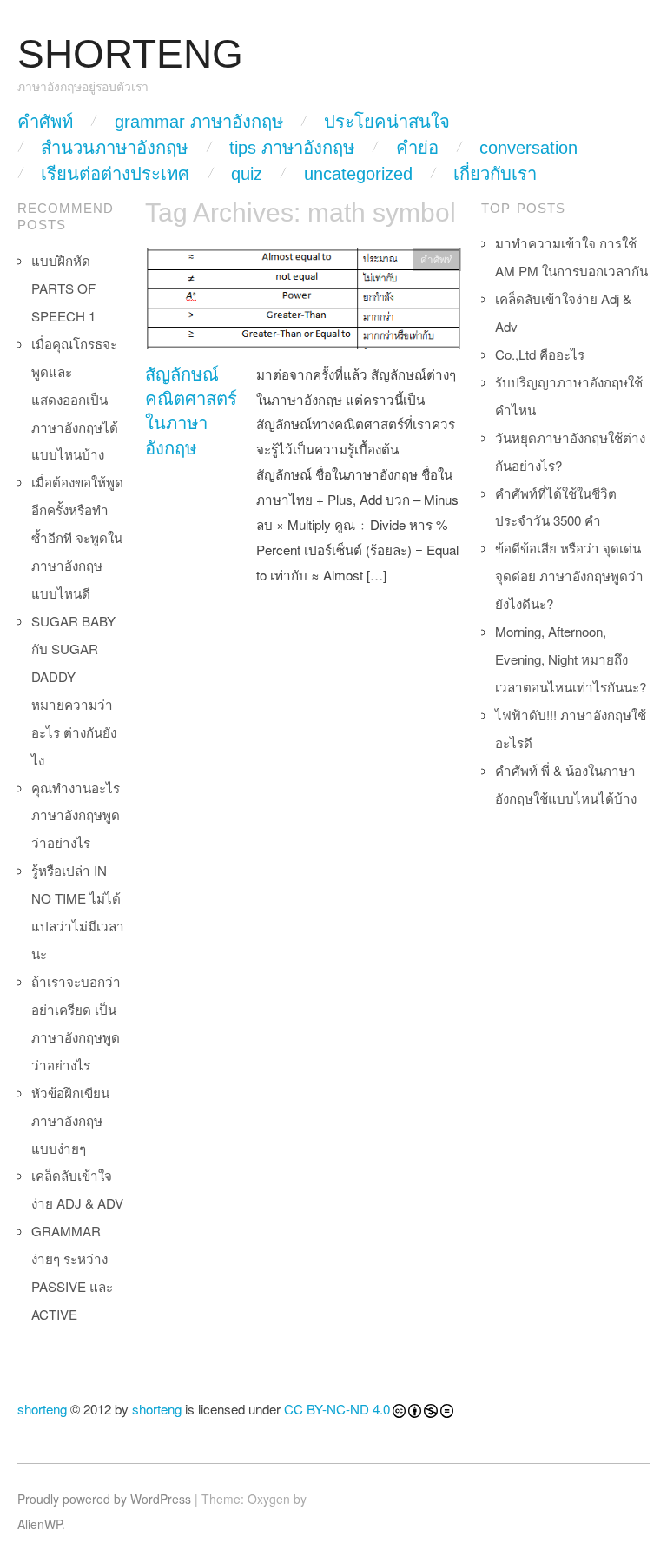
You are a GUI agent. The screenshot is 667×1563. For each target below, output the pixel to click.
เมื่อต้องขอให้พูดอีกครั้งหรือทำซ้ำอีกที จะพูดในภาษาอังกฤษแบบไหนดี (77, 537)
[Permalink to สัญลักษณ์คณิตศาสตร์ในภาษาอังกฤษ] (303, 303)
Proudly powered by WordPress (104, 1498)
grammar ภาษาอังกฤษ (199, 121)
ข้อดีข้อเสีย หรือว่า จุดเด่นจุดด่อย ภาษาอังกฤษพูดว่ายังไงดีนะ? (569, 576)
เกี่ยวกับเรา (495, 173)
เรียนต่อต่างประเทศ (115, 173)
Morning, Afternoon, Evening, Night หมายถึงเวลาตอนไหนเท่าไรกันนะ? (570, 659)
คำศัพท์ (45, 121)
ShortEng (130, 54)
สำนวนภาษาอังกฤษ (114, 147)
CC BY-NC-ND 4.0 (337, 1409)
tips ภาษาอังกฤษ (291, 147)
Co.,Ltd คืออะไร (539, 354)
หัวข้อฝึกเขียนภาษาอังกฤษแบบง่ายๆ (70, 1120)
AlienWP (39, 1524)
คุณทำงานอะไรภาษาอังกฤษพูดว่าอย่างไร (75, 815)
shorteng (42, 1409)
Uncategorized (358, 173)
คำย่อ (417, 147)
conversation (528, 147)
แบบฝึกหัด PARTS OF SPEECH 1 (63, 288)
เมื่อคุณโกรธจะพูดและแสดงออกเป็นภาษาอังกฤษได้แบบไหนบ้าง (74, 399)
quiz (246, 173)
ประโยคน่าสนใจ (387, 121)
